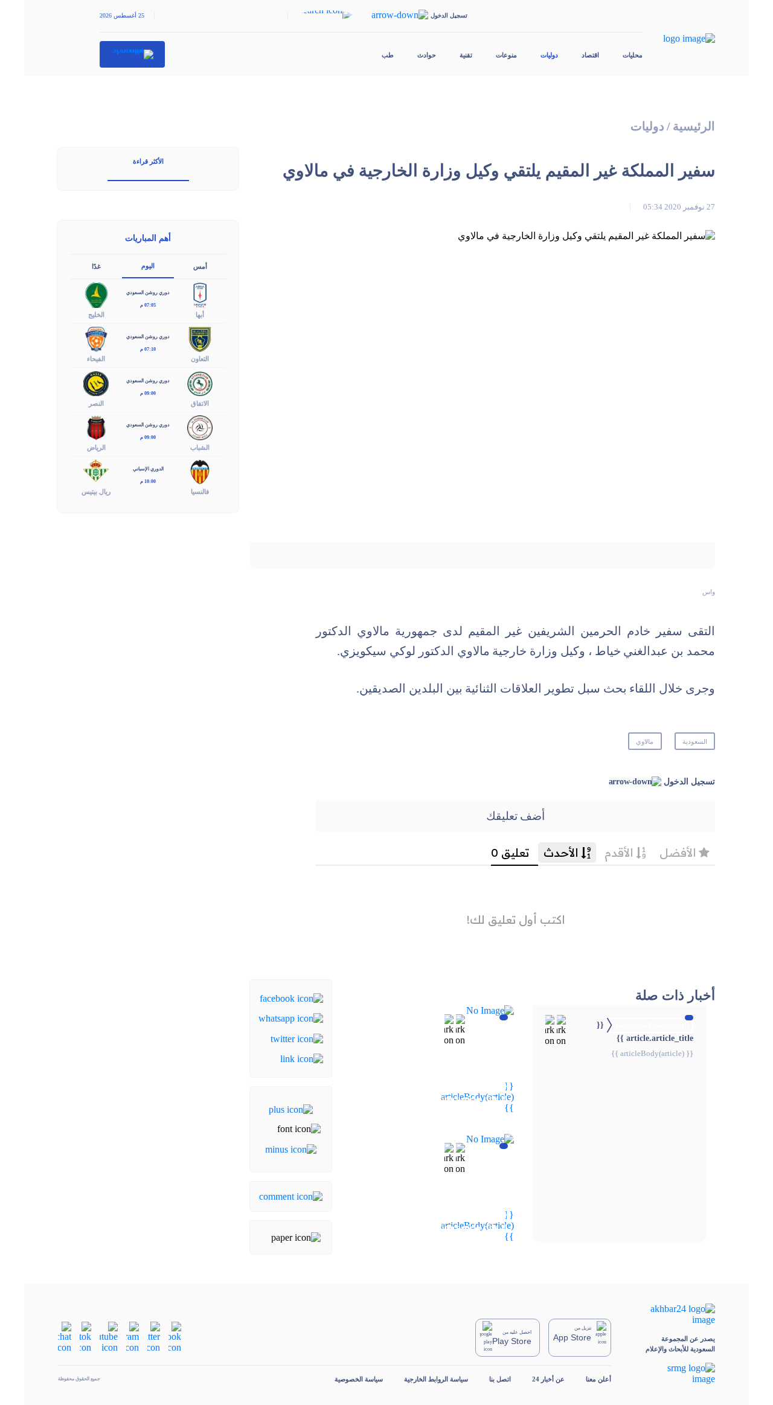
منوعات (506, 55)
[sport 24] (132, 54)
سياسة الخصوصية (359, 1379)
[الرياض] (96, 426)
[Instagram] (132, 1336)
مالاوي (644, 741)
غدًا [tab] (96, 266)
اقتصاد (590, 55)
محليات (633, 55)
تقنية (466, 55)
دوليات (549, 55)
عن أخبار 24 (548, 1379)
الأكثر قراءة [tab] (148, 161)
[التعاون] (200, 338)
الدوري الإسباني (148, 469)
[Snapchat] (64, 1336)
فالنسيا (200, 491)
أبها (200, 314)
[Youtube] (109, 1336)
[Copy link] (301, 1058)
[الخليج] (96, 294)
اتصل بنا (500, 1379)
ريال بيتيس (96, 491)
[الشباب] (200, 426)
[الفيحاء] (96, 338)
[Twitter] (297, 1037)
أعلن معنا (598, 1379)
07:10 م (148, 349)
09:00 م (148, 393)
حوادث (426, 55)
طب (388, 55)
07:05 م (148, 305)
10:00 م (148, 481)
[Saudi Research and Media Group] (673, 1373)
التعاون (200, 358)
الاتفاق (200, 403)
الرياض (96, 447)
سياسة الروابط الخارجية (436, 1379)
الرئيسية (694, 126)
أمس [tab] (200, 266)
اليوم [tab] (148, 265)
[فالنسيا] (200, 471)
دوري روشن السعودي (148, 292)
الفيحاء (96, 358)
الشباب (200, 447)
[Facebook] (291, 998)
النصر (96, 403)
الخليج (96, 314)
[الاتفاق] (200, 382)
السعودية (694, 741)
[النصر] (96, 382)
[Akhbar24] (673, 1314)
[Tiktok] (85, 1336)
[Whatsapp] (290, 1018)
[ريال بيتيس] (96, 471)
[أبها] (200, 294)
